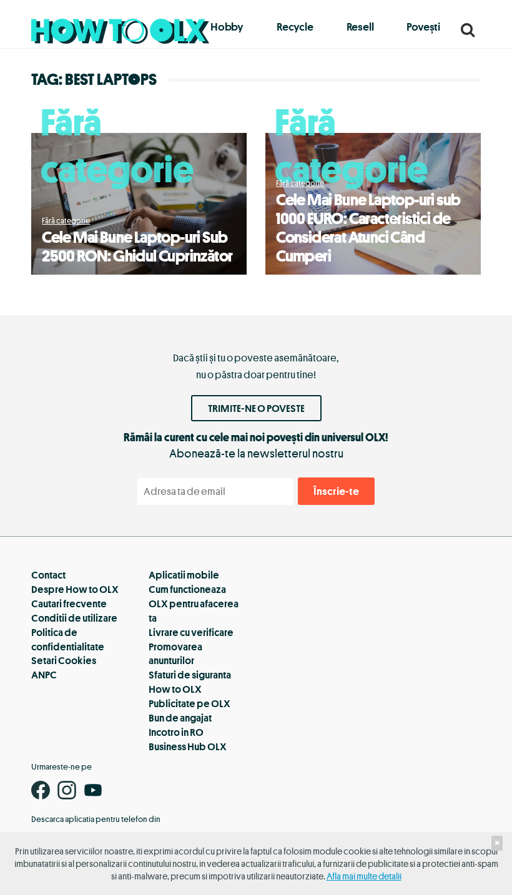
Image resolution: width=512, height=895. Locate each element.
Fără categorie (117, 144)
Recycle (295, 26)
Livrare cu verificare (191, 632)
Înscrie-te (336, 491)
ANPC (44, 674)
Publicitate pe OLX (189, 703)
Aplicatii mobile (184, 574)
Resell (360, 26)
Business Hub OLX (188, 746)
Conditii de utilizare (74, 618)
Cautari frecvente (69, 603)
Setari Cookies (63, 660)
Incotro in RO (176, 732)
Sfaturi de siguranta (190, 674)
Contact (48, 574)
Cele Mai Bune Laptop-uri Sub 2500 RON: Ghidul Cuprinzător (137, 246)
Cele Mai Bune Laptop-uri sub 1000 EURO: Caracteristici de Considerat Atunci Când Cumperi (368, 227)
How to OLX (175, 689)
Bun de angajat (180, 717)
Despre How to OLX (75, 589)
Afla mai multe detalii (364, 876)
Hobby (227, 26)
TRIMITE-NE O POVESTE (256, 408)
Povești (423, 26)
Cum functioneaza (187, 589)
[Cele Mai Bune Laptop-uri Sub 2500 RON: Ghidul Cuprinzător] (139, 204)
